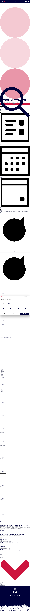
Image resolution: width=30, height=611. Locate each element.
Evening (2, 392)
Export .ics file (2, 584)
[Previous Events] (0, 208)
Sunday (2, 375)
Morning (2, 390)
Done (15, 251)
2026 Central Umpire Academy (10, 550)
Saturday (2, 374)
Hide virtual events (3, 519)
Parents (14, 1)
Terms (18, 597)
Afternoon (2, 391)
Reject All (5, 313)
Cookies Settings (25, 311)
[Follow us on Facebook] (10, 595)
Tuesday (2, 370)
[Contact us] (19, 595)
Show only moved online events (5, 503)
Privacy (16, 597)
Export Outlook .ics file (3, 585)
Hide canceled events (3, 501)
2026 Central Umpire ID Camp (9, 543)
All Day (2, 389)
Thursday (2, 372)
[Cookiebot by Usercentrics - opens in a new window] (23, 296)
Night (1, 393)
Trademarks (21, 597)
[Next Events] (0, 209)
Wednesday (2, 371)
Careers (8, 597)
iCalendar (1, 581)
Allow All (24, 313)
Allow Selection (15, 313)
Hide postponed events (4, 502)
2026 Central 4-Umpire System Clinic (12, 534)
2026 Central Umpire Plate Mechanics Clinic (14, 525)
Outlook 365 (1, 582)
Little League (18, 599)
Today (0, 556)
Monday (2, 369)
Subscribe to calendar (15, 559)
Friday (1, 373)
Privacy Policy (8, 303)
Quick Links (5, 1)
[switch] (11, 308)
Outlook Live (1, 583)
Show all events (3, 517)
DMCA (13, 597)
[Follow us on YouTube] (17, 595)
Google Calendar (2, 580)
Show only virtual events (4, 518)
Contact (11, 597)
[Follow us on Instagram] (12, 595)
